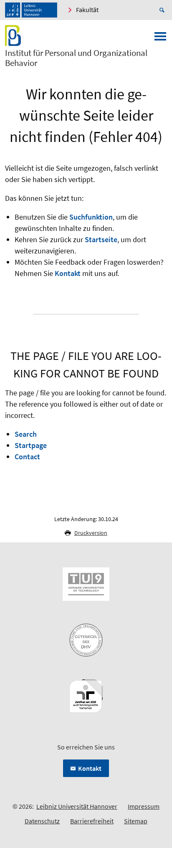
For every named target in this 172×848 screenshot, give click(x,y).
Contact (27, 456)
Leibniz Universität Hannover (76, 806)
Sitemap (135, 821)
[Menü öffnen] (160, 38)
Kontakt (68, 273)
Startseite (101, 239)
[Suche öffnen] (163, 10)
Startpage (31, 445)
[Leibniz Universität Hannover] (31, 10)
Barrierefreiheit (92, 821)
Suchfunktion (91, 217)
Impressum (143, 806)
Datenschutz (42, 821)
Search (26, 434)
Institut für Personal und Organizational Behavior (76, 58)
